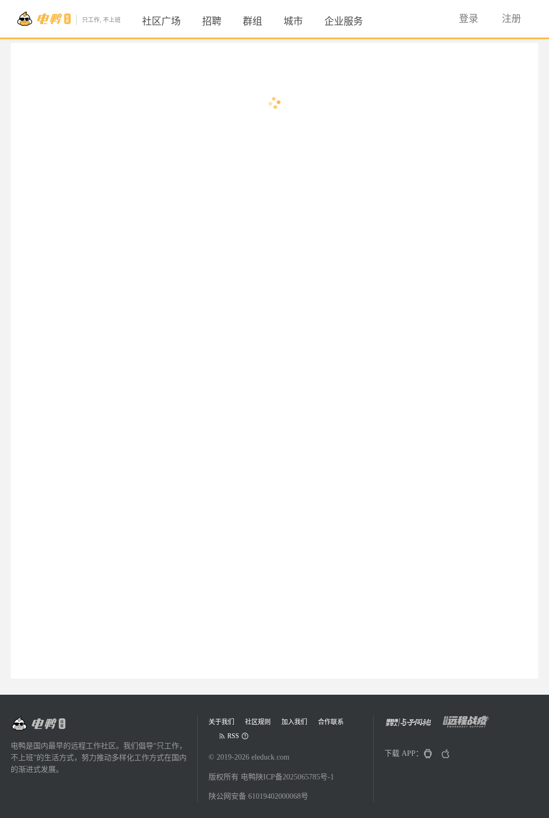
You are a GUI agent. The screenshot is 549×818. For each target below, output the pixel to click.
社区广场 (161, 21)
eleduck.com (270, 757)
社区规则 (258, 722)
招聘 (211, 21)
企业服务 (343, 21)
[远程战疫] (469, 726)
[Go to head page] (38, 723)
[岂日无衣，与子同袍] (412, 726)
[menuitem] (161, 21)
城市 (293, 21)
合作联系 (331, 722)
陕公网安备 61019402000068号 (258, 796)
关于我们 (221, 722)
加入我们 (294, 722)
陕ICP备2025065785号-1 (295, 777)
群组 (252, 21)
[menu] (265, 21)
